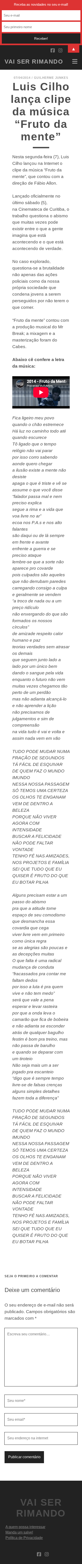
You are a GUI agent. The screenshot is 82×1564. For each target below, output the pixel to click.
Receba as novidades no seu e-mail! (41, 4)
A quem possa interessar (25, 1527)
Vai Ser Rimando (34, 61)
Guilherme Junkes (51, 77)
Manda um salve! (19, 1532)
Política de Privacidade (24, 1538)
